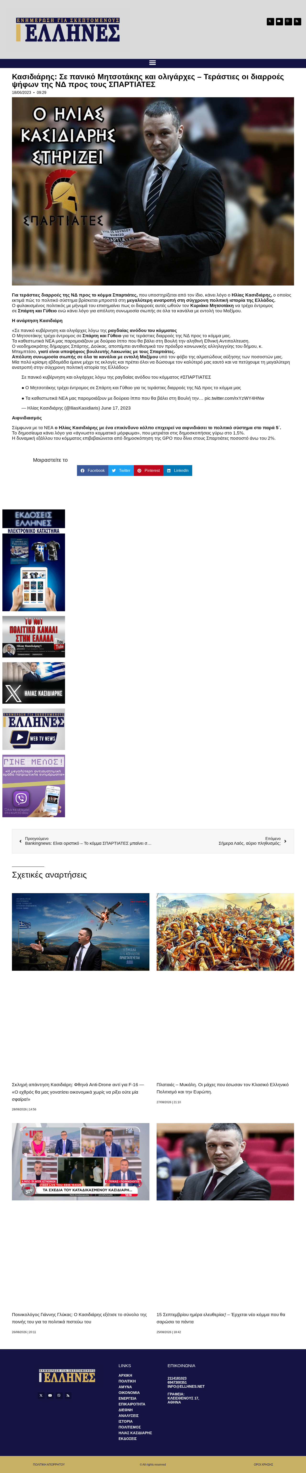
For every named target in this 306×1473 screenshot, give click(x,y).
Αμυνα (125, 1387)
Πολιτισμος (130, 1427)
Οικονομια (129, 1393)
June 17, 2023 (116, 408)
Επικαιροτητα (132, 1404)
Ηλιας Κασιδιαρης (135, 1433)
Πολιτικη (127, 1381)
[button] (152, 62)
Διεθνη (126, 1410)
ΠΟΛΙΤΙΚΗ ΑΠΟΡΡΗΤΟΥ (49, 1464)
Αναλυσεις (129, 1416)
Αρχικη (125, 1375)
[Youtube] (279, 21)
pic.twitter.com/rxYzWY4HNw (234, 398)
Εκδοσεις (128, 1439)
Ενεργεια (128, 1398)
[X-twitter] (270, 21)
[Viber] (288, 21)
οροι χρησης (263, 1464)
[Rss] (297, 21)
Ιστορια (126, 1421)
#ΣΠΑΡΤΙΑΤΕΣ (195, 377)
